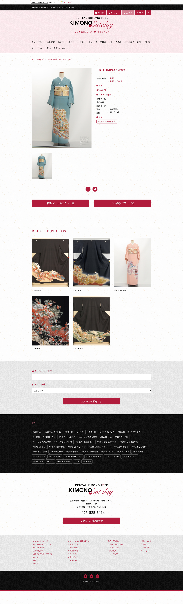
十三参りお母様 (139, 447)
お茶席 (51, 461)
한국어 (35, 564)
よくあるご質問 (114, 548)
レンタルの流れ (39, 548)
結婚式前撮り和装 (57, 447)
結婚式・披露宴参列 (107, 122)
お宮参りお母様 (112, 456)
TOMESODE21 (78, 290)
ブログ (140, 13)
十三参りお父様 (40, 452)
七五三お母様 (39, 456)
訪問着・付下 (106, 42)
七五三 (61, 42)
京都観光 (87, 461)
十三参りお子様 (121, 447)
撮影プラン (73, 544)
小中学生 (71, 42)
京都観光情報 (38, 551)
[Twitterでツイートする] (94, 188)
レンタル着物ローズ (40, 541)
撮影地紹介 (73, 548)
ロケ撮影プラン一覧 (122, 203)
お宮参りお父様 (130, 456)
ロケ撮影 (100, 13)
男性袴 (73, 437)
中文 (34, 560)
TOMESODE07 (37, 290)
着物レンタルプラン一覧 (60, 203)
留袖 (139, 42)
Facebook (145, 548)
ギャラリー (114, 13)
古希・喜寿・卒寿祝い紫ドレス (102, 432)
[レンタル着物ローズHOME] (148, 12)
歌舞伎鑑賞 (38, 461)
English (35, 557)
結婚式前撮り (39, 447)
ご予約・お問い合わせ (91, 520)
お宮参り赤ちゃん (94, 456)
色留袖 (119, 81)
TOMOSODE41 (37, 349)
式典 (77, 461)
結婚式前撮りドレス (77, 447)
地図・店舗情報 (114, 541)
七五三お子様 (73, 452)
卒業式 (37, 437)
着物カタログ (146, 541)
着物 (49, 48)
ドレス (147, 42)
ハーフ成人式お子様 (119, 437)
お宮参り (82, 42)
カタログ (128, 13)
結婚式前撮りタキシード (101, 447)
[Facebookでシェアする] (88, 188)
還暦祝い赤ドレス (53, 432)
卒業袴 (62, 437)
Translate (67, 2)
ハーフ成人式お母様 (42, 442)
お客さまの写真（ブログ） (43, 554)
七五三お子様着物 (90, 452)
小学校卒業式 (134, 432)
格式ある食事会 (64, 461)
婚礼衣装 (51, 42)
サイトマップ (113, 554)
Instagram (145, 551)
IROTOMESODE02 (120, 290)
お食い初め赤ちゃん (73, 456)
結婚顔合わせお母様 (129, 442)
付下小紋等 (129, 42)
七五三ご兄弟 (123, 452)
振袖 (91, 42)
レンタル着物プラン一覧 (42, 544)
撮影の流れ (73, 551)
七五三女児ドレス (141, 452)
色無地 (118, 42)
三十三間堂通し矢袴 (88, 437)
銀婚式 (122, 432)
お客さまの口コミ (76, 560)
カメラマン (73, 554)
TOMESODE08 (78, 349)
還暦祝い (38, 432)
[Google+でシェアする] (97, 576)
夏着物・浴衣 (60, 48)
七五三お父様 (55, 456)
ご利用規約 (112, 551)
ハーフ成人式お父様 (63, 442)
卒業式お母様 (49, 437)
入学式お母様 (57, 452)
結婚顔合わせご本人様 (107, 442)
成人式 (104, 437)
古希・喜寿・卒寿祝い (74, 432)
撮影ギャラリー (75, 557)
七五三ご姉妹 (108, 452)
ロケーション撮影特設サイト (80, 541)
